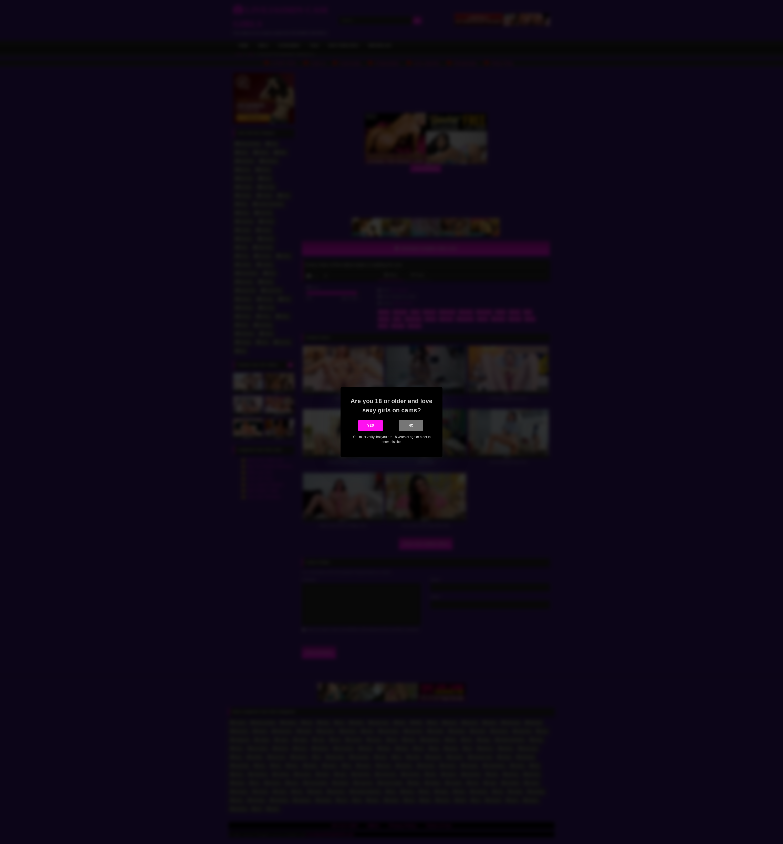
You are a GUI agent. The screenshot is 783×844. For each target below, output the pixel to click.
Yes (370, 425)
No (410, 425)
